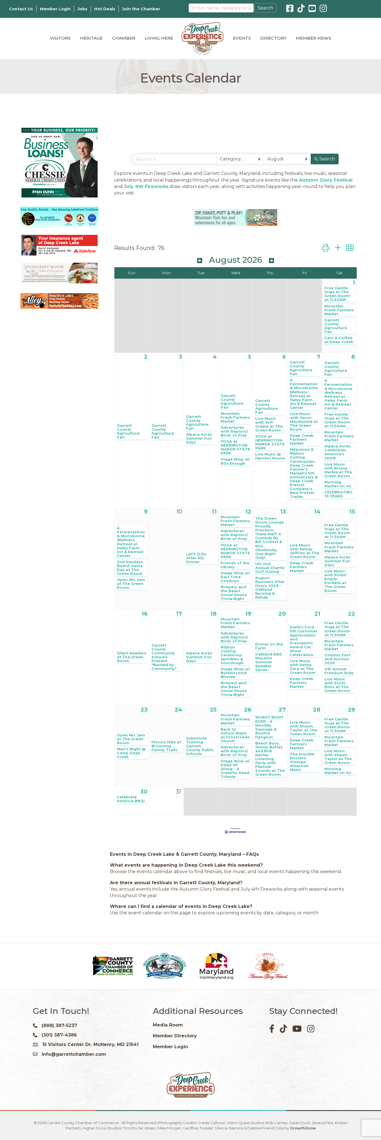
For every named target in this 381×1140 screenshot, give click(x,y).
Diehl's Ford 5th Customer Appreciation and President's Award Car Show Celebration (303, 641)
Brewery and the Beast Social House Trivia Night (234, 593)
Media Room (168, 1025)
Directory (273, 38)
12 (248, 511)
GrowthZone (303, 1128)
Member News (313, 38)
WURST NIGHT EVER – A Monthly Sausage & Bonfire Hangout (269, 727)
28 (316, 709)
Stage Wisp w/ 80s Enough (235, 461)
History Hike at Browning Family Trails (166, 746)
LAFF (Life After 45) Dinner (196, 558)
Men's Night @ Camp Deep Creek (131, 753)
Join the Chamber (141, 8)
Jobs (82, 8)
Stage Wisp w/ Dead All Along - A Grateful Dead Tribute (235, 769)
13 (283, 511)
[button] (325, 247)
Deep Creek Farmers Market (301, 439)
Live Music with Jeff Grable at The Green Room (269, 424)
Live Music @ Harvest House (270, 456)
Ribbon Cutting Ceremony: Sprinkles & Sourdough (232, 655)
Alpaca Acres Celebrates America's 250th (337, 452)
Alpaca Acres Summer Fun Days (199, 438)
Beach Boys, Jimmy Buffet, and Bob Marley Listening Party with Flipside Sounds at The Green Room (270, 759)
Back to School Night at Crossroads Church (235, 735)
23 (144, 709)
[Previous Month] (200, 260)
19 (248, 613)
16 (144, 613)
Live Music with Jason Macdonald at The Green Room (304, 422)
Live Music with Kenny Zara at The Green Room (302, 667)
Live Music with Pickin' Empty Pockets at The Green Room (335, 581)
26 (247, 709)
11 (214, 511)
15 (352, 511)
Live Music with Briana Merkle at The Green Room (338, 470)
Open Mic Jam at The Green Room (131, 584)
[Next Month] (271, 260)
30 (144, 791)
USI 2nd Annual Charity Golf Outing (270, 568)
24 (178, 709)
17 (179, 613)
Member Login (55, 8)
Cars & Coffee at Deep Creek (338, 340)
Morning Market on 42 (337, 484)
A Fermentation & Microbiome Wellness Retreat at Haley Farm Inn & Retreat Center (304, 393)
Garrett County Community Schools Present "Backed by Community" (164, 657)
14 (317, 511)
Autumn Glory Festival (326, 180)
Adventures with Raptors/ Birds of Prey (234, 431)
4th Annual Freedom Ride (338, 671)
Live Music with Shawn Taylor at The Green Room (303, 728)
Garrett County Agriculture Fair (335, 326)
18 (213, 613)
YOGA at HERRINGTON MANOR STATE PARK (235, 447)
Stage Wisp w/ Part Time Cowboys (235, 577)
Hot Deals (104, 8)
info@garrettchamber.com (74, 1054)
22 (351, 613)
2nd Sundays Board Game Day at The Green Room (130, 568)
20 (282, 613)
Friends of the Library (235, 565)
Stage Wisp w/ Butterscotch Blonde (235, 673)
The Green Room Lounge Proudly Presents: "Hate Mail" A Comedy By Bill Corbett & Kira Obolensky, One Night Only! (269, 538)
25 (213, 709)
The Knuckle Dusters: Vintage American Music (302, 762)
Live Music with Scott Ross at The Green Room (337, 685)
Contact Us (21, 8)
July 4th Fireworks (146, 186)
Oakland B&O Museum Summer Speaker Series (268, 662)
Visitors (60, 38)
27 (282, 709)
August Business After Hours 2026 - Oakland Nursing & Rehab (270, 587)
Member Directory (175, 1035)
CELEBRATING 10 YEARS (338, 494)
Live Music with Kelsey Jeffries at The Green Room (304, 551)
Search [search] (327, 159)
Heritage (91, 38)
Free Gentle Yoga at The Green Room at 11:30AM (337, 294)
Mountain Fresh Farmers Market (339, 310)
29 (351, 709)
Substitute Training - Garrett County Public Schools (200, 746)
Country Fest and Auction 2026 (337, 659)
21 (317, 613)
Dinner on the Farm (269, 646)
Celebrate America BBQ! (131, 799)
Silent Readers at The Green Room (131, 657)
